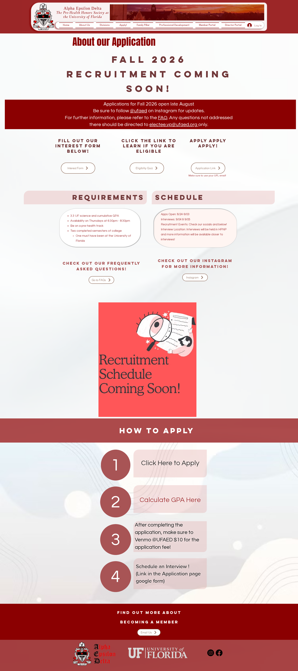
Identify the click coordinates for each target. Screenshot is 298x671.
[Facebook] (219, 652)
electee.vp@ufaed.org (173, 124)
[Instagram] (210, 652)
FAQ (162, 117)
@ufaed (138, 110)
